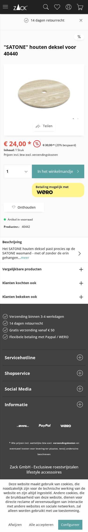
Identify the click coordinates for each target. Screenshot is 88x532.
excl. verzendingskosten (42, 155)
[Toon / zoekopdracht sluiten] (45, 7)
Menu (7, 7)
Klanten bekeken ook (19, 296)
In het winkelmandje (55, 171)
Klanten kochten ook (19, 283)
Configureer (70, 524)
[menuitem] (7, 7)
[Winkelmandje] (80, 7)
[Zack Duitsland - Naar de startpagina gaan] (20, 8)
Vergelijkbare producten (22, 269)
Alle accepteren (41, 524)
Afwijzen (15, 524)
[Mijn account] (68, 7)
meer (25, 257)
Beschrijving (12, 242)
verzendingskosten (64, 443)
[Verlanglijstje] (57, 7)
